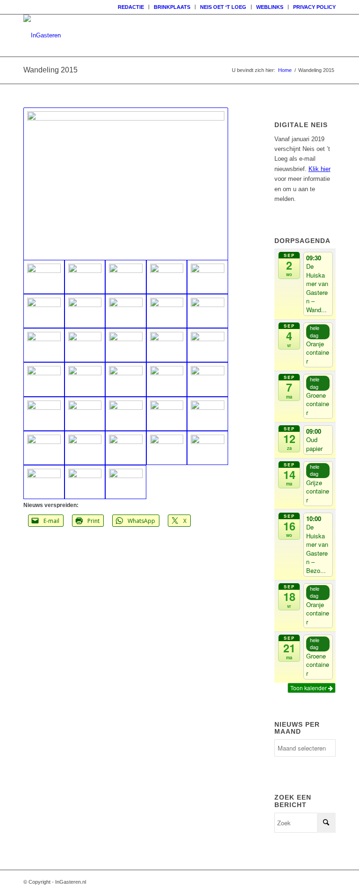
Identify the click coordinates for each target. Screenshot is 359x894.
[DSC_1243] (85, 345)
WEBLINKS (269, 7)
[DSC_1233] (44, 379)
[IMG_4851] (125, 277)
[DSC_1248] (166, 345)
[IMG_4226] (85, 311)
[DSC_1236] (166, 379)
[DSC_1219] (125, 448)
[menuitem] (131, 7)
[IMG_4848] (207, 311)
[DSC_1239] (44, 414)
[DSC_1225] (125, 414)
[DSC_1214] (85, 482)
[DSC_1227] (207, 414)
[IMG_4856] (125, 183)
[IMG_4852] (166, 277)
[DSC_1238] (207, 379)
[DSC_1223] (207, 448)
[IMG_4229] (125, 311)
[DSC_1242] (85, 414)
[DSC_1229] (44, 448)
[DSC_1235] (125, 379)
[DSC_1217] (85, 448)
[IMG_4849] (44, 345)
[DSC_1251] (44, 311)
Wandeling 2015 (50, 70)
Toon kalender (309, 688)
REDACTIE (131, 7)
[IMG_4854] (207, 277)
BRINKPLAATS (172, 7)
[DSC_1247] (125, 345)
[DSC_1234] (85, 379)
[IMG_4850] (85, 277)
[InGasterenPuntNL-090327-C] (42, 35)
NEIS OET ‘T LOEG (223, 7)
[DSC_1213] (44, 482)
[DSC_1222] (166, 448)
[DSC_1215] (125, 482)
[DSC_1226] (166, 414)
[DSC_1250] (207, 345)
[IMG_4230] (166, 311)
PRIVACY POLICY (314, 7)
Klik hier (319, 168)
